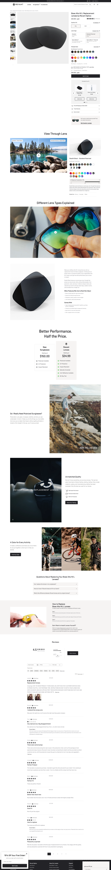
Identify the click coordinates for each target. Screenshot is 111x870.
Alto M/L (36, 10)
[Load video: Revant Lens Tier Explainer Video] (55, 232)
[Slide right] (13, 65)
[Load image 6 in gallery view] (13, 45)
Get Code (15, 866)
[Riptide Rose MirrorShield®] (82, 176)
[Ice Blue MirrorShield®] (87, 57)
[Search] (90, 4)
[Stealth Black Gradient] (84, 52)
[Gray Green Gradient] (90, 52)
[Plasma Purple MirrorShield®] (93, 57)
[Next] (97, 93)
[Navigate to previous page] (45, 854)
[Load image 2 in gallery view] (13, 21)
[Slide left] (13, 11)
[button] (29, 4)
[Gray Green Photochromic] (73, 167)
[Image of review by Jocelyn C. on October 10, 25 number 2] (38, 697)
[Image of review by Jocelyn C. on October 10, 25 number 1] (30, 697)
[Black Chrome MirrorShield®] (96, 57)
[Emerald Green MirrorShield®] (84, 57)
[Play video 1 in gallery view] (13, 57)
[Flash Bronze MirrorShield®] (75, 61)
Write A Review (73, 653)
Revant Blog (32, 867)
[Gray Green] (78, 52)
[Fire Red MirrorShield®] (75, 57)
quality (31, 670)
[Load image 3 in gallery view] (13, 27)
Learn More (91, 67)
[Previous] (73, 93)
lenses (41, 670)
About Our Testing (71, 502)
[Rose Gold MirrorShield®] (78, 57)
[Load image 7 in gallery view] (13, 51)
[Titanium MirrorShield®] (72, 61)
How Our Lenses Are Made (54, 867)
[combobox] (82, 4)
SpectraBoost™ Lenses (53, 865)
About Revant (32, 865)
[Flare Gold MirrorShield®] (81, 57)
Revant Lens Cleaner (91, 92)
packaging (36, 670)
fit (28, 670)
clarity (53, 670)
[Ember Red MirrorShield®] (76, 176)
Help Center (71, 865)
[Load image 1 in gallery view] (13, 14)
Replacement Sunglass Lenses (18, 10)
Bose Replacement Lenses (29, 10)
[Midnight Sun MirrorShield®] (72, 57)
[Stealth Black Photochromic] (71, 167)
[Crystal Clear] (93, 164)
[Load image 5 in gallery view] (13, 39)
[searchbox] (31, 665)
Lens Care (70, 867)
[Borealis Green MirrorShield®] (79, 176)
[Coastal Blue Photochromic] (76, 167)
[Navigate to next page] (66, 854)
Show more (62, 671)
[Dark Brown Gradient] (87, 52)
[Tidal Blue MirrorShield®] (90, 57)
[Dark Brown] (75, 52)
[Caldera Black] (79, 167)
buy (49, 670)
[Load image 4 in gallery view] (13, 33)
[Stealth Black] (72, 52)
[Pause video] (52, 450)
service (57, 670)
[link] (93, 19)
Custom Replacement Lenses (63, 628)
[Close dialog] (26, 854)
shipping (45, 670)
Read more (57, 692)
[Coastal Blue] (81, 52)
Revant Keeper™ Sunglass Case (80, 93)
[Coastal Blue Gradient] (93, 52)
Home (11, 10)
